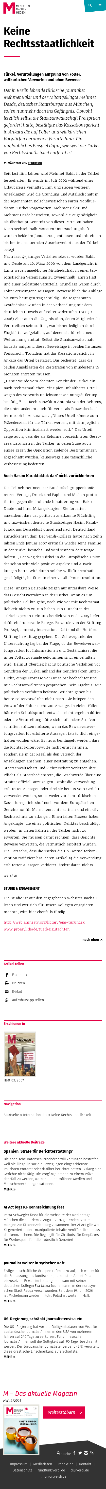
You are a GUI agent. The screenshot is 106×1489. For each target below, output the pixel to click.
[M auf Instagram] (86, 1453)
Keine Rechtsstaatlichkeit (71, 1114)
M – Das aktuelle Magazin (40, 1393)
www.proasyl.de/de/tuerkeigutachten (37, 929)
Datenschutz (22, 1470)
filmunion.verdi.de (52, 1476)
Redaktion (35, 163)
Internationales (35, 1114)
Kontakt (85, 1464)
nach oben (91, 939)
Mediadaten (42, 1464)
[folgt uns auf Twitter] (80, 1453)
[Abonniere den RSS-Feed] (92, 1453)
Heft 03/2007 (14, 1080)
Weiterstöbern (61, 1412)
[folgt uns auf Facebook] (74, 1453)
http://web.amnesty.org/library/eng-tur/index (44, 922)
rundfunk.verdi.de (51, 1470)
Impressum (19, 1464)
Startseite (11, 1114)
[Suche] (58, 1453)
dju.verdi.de (80, 1470)
